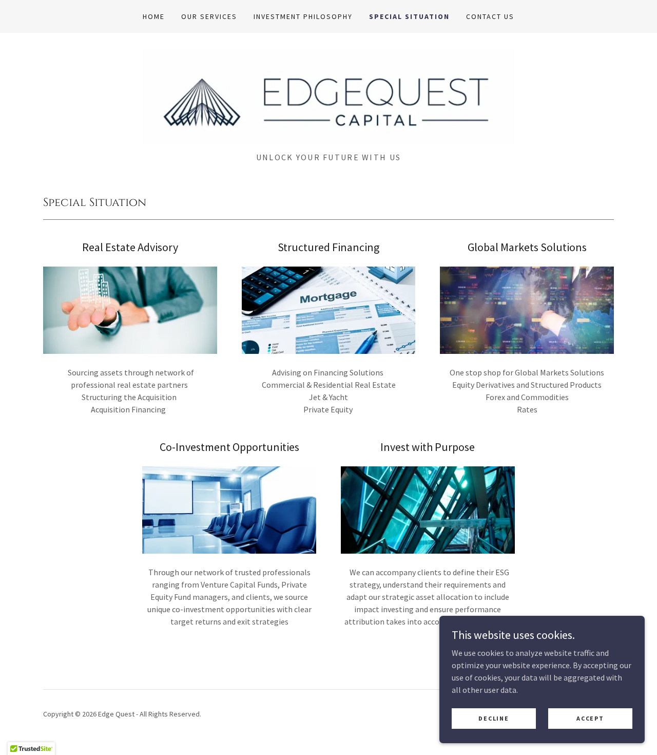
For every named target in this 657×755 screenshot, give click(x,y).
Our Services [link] (209, 16)
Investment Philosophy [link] (303, 16)
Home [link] (154, 16)
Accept (590, 718)
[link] (328, 95)
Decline (493, 718)
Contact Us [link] (490, 16)
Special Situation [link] (409, 16)
